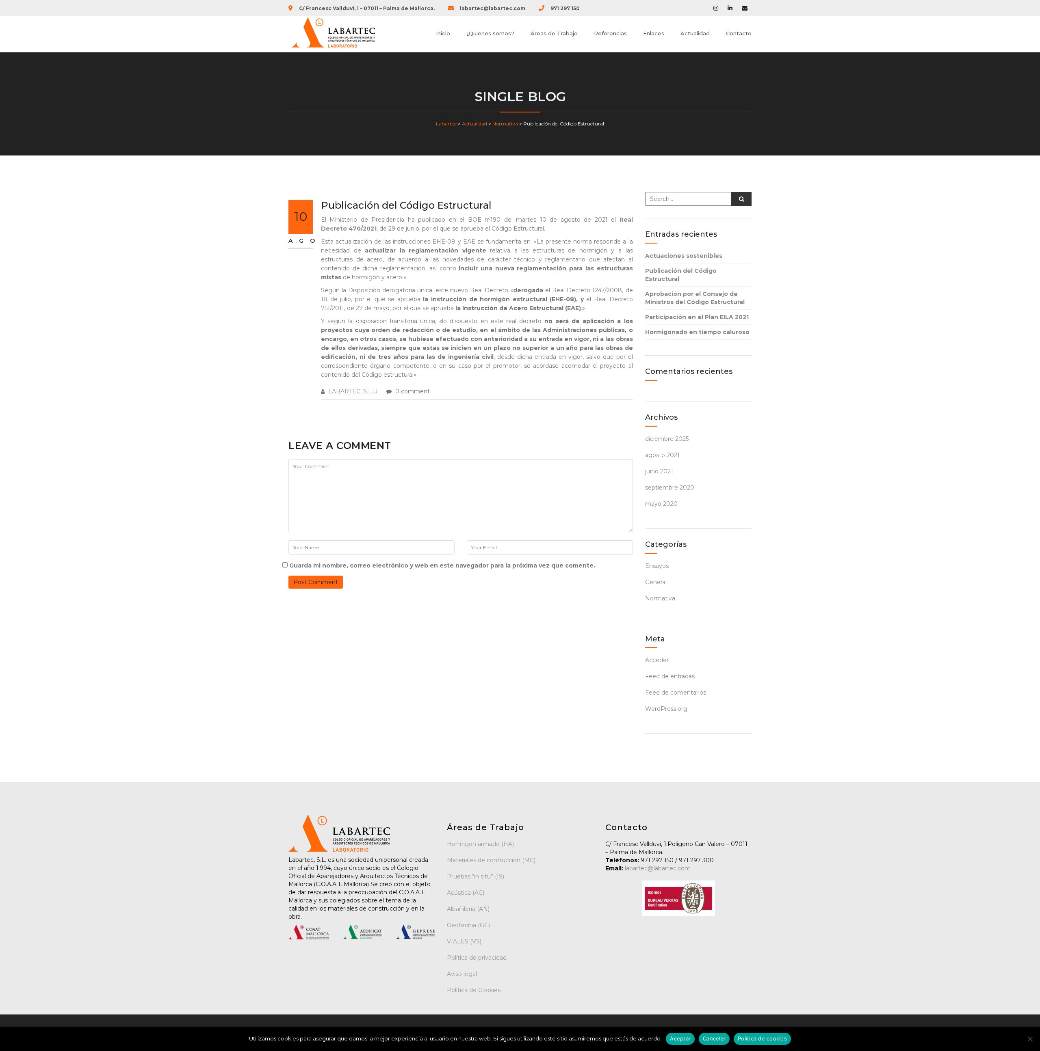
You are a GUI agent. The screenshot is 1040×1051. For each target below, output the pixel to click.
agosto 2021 (662, 455)
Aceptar (680, 1038)
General (656, 582)
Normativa (660, 598)
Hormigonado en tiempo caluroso (697, 332)
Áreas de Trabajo (554, 33)
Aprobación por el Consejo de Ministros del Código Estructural (695, 298)
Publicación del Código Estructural (681, 275)
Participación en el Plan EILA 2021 (697, 317)
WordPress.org (666, 708)
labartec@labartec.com (657, 868)
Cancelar (714, 1038)
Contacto (739, 33)
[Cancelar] (1030, 1039)
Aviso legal (462, 974)
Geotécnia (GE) (468, 925)
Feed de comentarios (675, 692)
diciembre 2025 (667, 438)
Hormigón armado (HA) (480, 844)
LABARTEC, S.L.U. (353, 391)
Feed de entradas (670, 676)
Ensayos (657, 566)
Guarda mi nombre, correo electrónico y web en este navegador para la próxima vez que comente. (442, 565)
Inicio (443, 33)
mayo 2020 (661, 503)
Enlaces (653, 33)
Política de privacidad (477, 957)
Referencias (610, 33)
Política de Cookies (473, 990)
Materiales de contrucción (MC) (491, 860)
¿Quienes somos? (490, 33)
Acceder (657, 660)
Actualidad (695, 33)
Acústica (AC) (465, 892)
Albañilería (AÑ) (468, 909)
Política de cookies (762, 1038)
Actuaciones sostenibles (683, 255)
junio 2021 (659, 471)
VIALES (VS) (464, 941)
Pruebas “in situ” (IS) (475, 876)
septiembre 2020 (669, 487)
